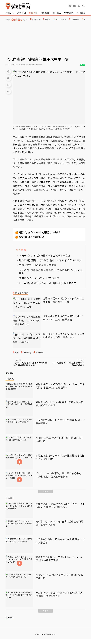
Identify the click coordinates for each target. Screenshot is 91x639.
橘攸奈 (48, 19)
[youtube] (74, 6)
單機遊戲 (39, 352)
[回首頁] (18, 6)
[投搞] (70, 6)
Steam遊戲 (61, 19)
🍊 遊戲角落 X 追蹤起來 (29, 237)
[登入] (78, 6)
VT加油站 (68, 13)
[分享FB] (8, 71)
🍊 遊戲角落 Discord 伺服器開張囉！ (38, 232)
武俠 (17, 352)
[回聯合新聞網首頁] (8, 6)
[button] (83, 6)
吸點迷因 (75, 19)
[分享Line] (8, 78)
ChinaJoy (27, 352)
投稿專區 (81, 13)
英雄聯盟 (36, 19)
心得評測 (21, 13)
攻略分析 (10, 13)
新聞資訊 (33, 13)
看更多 (45, 491)
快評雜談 (45, 13)
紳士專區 (57, 13)
